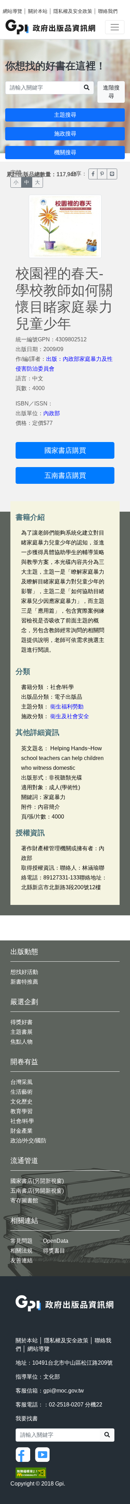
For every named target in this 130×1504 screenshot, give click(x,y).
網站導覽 (12, 11)
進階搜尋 (111, 92)
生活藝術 (21, 1092)
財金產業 (21, 1131)
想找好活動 (24, 972)
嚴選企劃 (24, 1002)
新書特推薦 (24, 982)
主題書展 (21, 1032)
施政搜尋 (65, 134)
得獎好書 (21, 1022)
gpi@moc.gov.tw (63, 1391)
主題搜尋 (65, 115)
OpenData (55, 1241)
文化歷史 (21, 1101)
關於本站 (37, 11)
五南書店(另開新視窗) (37, 1191)
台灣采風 (21, 1082)
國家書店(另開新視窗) (37, 1181)
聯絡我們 (108, 11)
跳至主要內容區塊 (19, 3)
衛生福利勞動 (67, 707)
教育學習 (21, 1111)
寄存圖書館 (24, 1200)
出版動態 (24, 951)
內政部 (51, 413)
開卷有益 (24, 1061)
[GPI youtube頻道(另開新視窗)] (44, 1454)
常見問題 (21, 1241)
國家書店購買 (65, 450)
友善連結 (21, 1260)
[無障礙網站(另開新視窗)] (31, 1472)
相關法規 (21, 1251)
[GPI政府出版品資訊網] (51, 27)
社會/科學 (22, 1121)
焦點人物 (21, 1042)
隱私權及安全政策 (72, 11)
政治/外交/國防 (28, 1140)
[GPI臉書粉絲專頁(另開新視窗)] (25, 1454)
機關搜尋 (65, 152)
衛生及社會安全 (69, 716)
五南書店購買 (65, 475)
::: (18, 1291)
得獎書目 (54, 1251)
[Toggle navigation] (114, 27)
